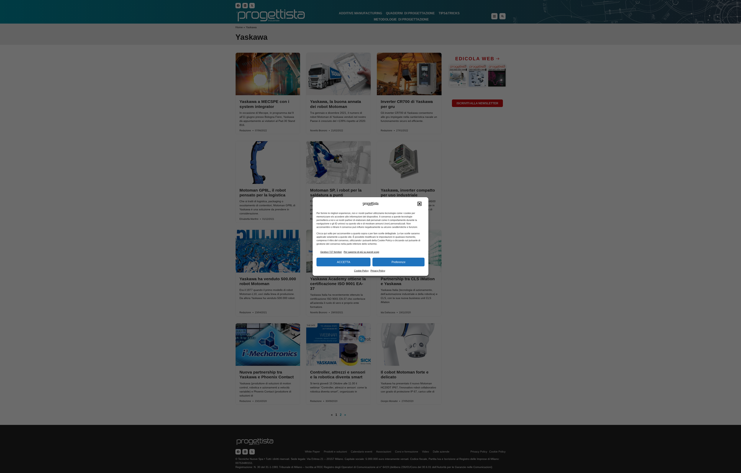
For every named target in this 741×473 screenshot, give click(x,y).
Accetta (343, 262)
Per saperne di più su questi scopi (361, 252)
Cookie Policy (361, 270)
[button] (419, 204)
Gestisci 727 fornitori (331, 252)
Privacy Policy (377, 270)
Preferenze (398, 262)
